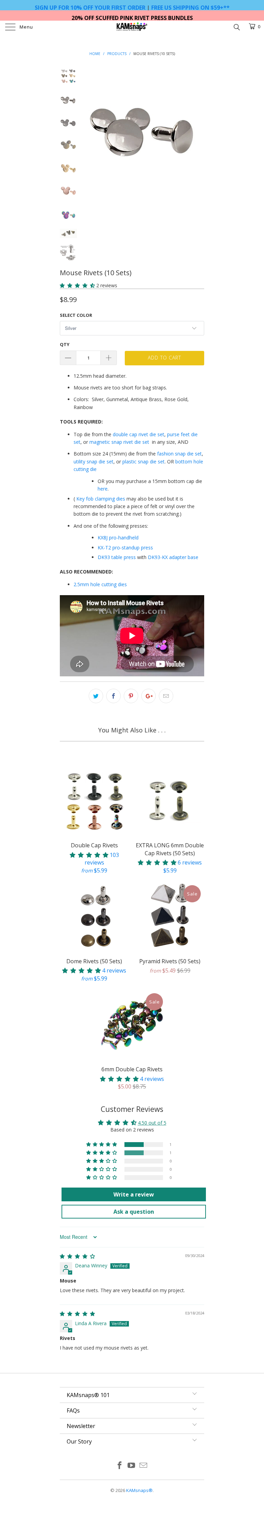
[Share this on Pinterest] (131, 696)
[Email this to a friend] (166, 696)
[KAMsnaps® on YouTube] (131, 1465)
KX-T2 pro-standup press (125, 547)
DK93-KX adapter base (173, 557)
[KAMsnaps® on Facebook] (119, 1465)
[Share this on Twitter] (96, 696)
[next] (198, 128)
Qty (64, 344)
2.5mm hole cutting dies (100, 584)
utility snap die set (93, 461)
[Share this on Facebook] (113, 696)
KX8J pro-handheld (118, 537)
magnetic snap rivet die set (119, 442)
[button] (77, 285)
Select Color (76, 315)
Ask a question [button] (133, 1211)
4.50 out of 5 (152, 1122)
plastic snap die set (143, 461)
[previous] (91, 128)
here (103, 488)
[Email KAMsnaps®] (144, 1465)
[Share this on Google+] (148, 696)
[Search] (236, 26)
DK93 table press (117, 557)
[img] (77, 1256)
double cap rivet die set (138, 434)
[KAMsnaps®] (132, 27)
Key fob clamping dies (100, 498)
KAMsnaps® (139, 1490)
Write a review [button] (133, 1194)
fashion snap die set (179, 453)
